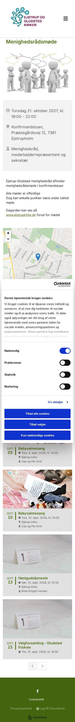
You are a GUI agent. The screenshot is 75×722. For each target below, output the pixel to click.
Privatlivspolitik (21, 708)
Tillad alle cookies (37, 413)
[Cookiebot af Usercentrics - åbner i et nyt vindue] (54, 284)
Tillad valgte (37, 424)
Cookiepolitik (36, 699)
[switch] (65, 362)
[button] (64, 18)
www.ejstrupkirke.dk (21, 215)
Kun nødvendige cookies (37, 435)
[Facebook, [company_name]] (37, 691)
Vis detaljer (55, 402)
